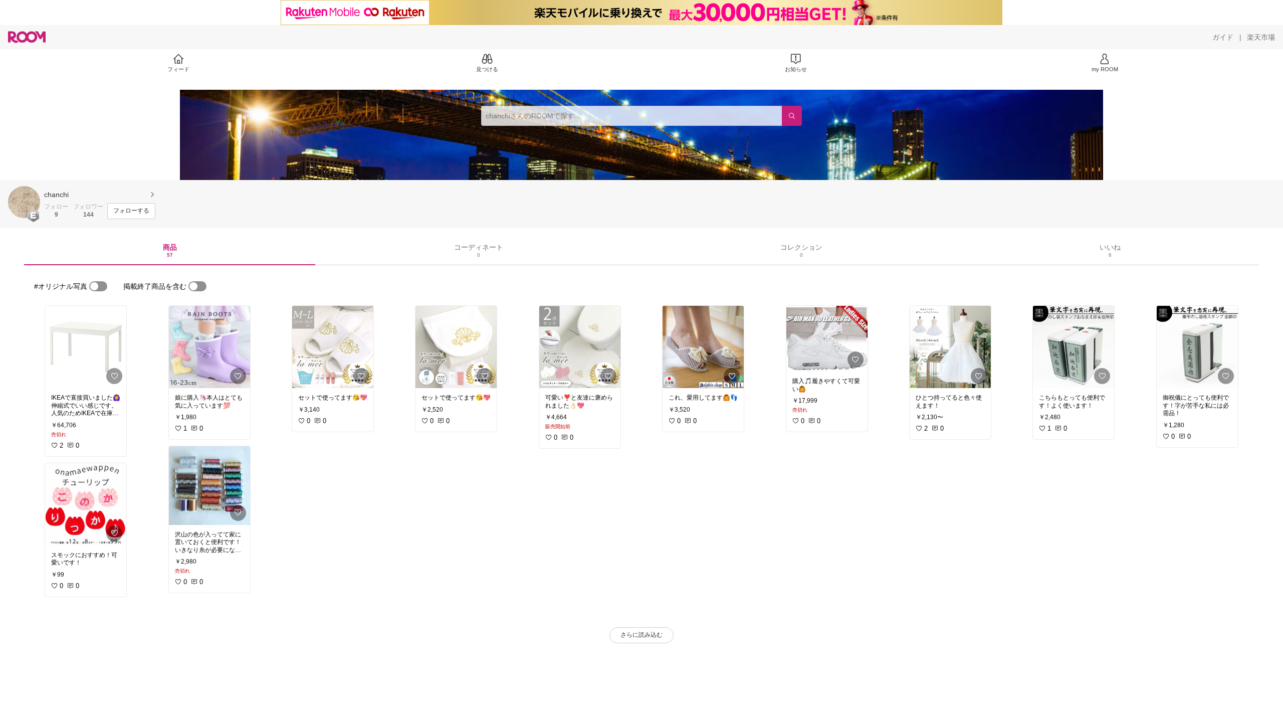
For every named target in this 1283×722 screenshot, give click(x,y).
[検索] (792, 116)
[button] (24, 202)
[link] (85, 347)
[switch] (98, 286)
